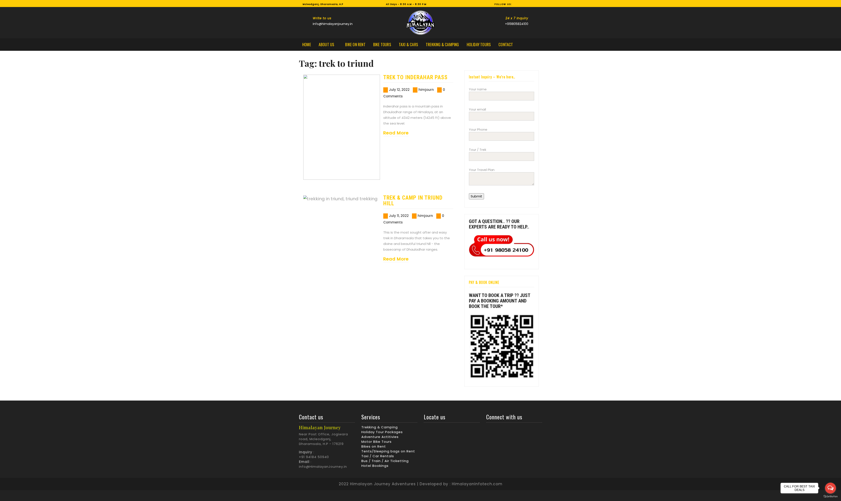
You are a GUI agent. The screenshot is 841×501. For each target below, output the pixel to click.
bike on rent (355, 44)
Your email (477, 109)
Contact (505, 44)
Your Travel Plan (482, 169)
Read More (396, 133)
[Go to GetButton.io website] (830, 496)
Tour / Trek (477, 149)
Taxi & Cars (408, 44)
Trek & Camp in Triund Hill (413, 201)
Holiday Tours (479, 44)
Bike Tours (382, 44)
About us (326, 44)
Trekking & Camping (442, 44)
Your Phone (478, 129)
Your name (478, 89)
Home (306, 44)
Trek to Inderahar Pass (415, 77)
